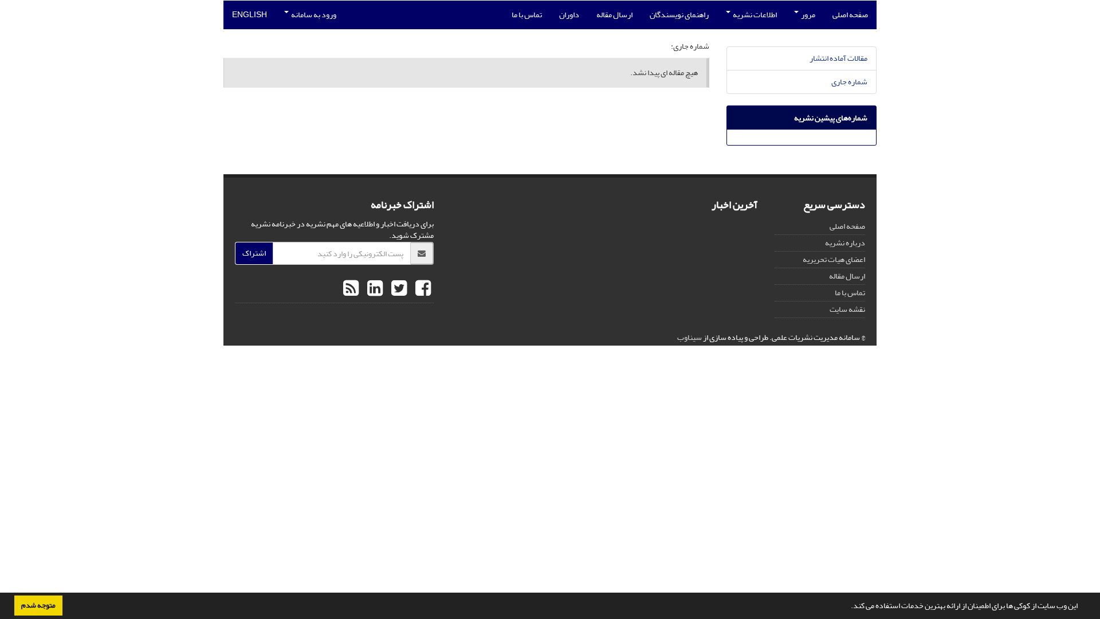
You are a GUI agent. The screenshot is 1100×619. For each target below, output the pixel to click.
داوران (569, 14)
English (249, 14)
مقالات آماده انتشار (838, 58)
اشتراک (254, 253)
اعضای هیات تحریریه (834, 259)
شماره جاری (849, 81)
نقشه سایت (847, 309)
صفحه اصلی (850, 14)
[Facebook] (422, 289)
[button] (848, 607)
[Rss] (351, 289)
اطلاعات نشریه (754, 14)
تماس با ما (527, 14)
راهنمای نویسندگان (679, 14)
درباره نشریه (845, 242)
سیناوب (689, 337)
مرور (807, 14)
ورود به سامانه (313, 14)
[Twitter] (398, 289)
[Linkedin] (374, 289)
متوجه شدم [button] (38, 605)
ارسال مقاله (614, 14)
